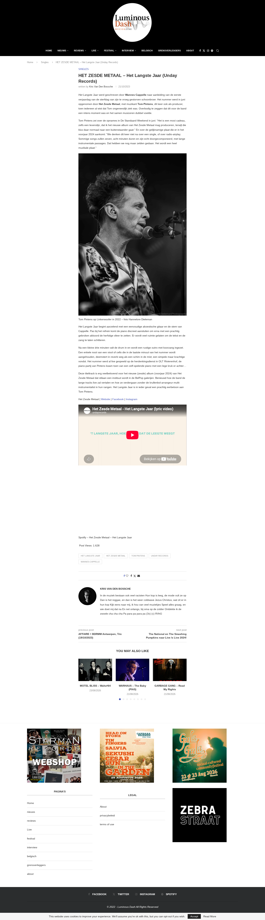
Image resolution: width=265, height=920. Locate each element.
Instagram (131, 399)
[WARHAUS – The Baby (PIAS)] (132, 670)
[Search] (217, 50)
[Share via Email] (138, 575)
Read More (209, 916)
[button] (83, 679)
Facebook (118, 399)
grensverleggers (36, 865)
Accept (194, 916)
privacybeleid (107, 815)
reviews (31, 820)
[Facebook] (200, 50)
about (30, 873)
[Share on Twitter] (134, 575)
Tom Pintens (138, 556)
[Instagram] (208, 50)
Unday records (159, 556)
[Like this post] (127, 575)
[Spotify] (212, 50)
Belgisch (147, 50)
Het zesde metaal (115, 556)
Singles (45, 62)
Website (105, 399)
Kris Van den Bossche (101, 86)
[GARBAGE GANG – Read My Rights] (170, 670)
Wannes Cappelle (90, 562)
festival (31, 838)
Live (94, 50)
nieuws (62, 50)
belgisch (31, 856)
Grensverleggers (169, 50)
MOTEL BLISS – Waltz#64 (95, 685)
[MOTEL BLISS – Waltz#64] (95, 670)
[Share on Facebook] (131, 575)
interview (32, 847)
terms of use (107, 824)
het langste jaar (90, 556)
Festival (109, 50)
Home (49, 50)
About (190, 50)
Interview (128, 50)
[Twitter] (204, 50)
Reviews (79, 50)
